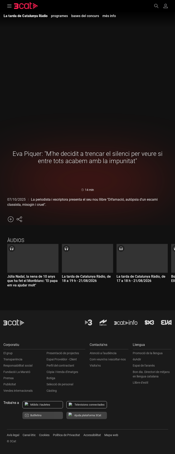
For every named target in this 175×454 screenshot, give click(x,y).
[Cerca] (158, 6)
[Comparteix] (19, 219)
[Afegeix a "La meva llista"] (10, 219)
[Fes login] (165, 6)
